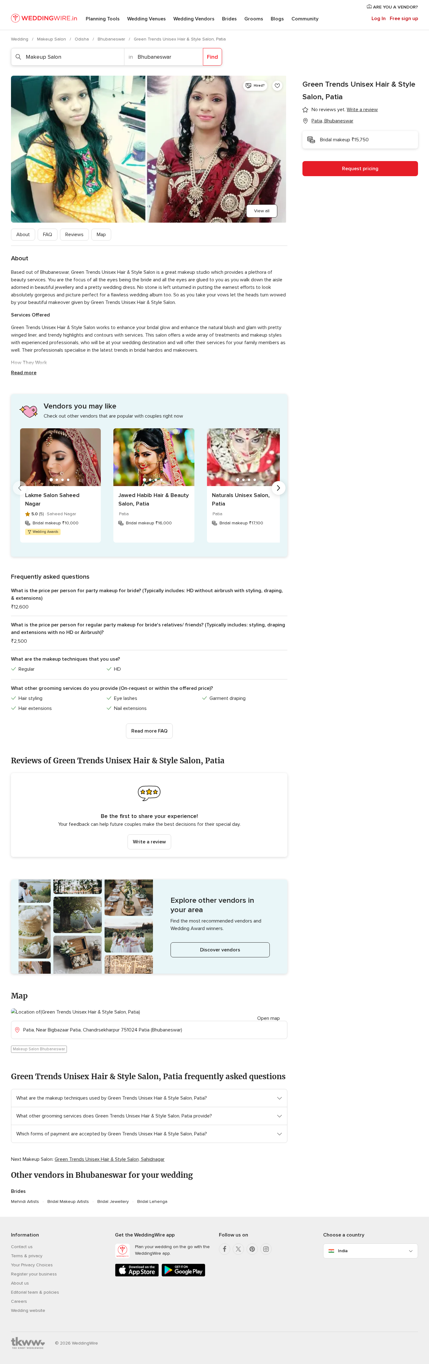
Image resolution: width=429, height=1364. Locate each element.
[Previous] (20, 488)
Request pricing (360, 168)
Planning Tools (103, 19)
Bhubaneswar (112, 39)
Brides (229, 19)
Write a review (149, 842)
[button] (149, 815)
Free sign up (404, 18)
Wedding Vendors (194, 19)
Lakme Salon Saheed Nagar (52, 499)
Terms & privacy (26, 1255)
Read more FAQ (149, 731)
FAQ (47, 234)
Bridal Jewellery (113, 1201)
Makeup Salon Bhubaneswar (39, 1049)
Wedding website (28, 1310)
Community (304, 19)
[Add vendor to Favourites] (277, 86)
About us (20, 1283)
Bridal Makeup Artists (68, 1201)
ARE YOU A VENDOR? (395, 7)
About (23, 234)
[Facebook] (224, 1249)
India (343, 1250)
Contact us (22, 1246)
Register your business (34, 1274)
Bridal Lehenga (152, 1201)
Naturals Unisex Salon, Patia (241, 499)
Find (212, 56)
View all (261, 211)
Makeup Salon (52, 39)
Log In (379, 18)
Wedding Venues (146, 19)
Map (101, 234)
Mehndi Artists (25, 1201)
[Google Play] (183, 1275)
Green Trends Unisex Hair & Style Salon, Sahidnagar (110, 1159)
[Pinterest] (252, 1249)
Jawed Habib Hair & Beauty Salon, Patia (153, 499)
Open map (268, 1018)
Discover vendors (220, 950)
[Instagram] (266, 1249)
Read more (23, 373)
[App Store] (137, 1275)
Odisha (82, 39)
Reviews (74, 234)
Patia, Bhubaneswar (332, 121)
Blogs (277, 19)
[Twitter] (238, 1249)
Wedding (20, 39)
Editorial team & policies (35, 1292)
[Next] (278, 488)
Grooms (253, 19)
